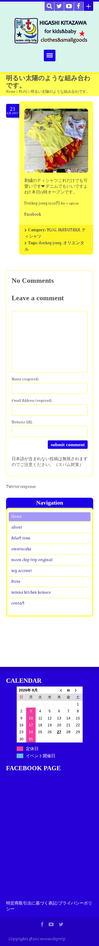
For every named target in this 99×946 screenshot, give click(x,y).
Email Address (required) (32, 400)
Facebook (32, 214)
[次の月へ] (78, 690)
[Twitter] (59, 6)
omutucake (21, 549)
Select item (20, 538)
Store (15, 581)
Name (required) (25, 379)
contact (17, 603)
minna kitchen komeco (31, 592)
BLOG (23, 91)
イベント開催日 (40, 756)
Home (10, 91)
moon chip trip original (32, 560)
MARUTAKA (69, 230)
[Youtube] (69, 6)
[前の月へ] (59, 690)
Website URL (22, 422)
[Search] (49, 6)
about (16, 527)
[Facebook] (78, 6)
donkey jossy (50, 243)
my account (21, 571)
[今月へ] (68, 690)
